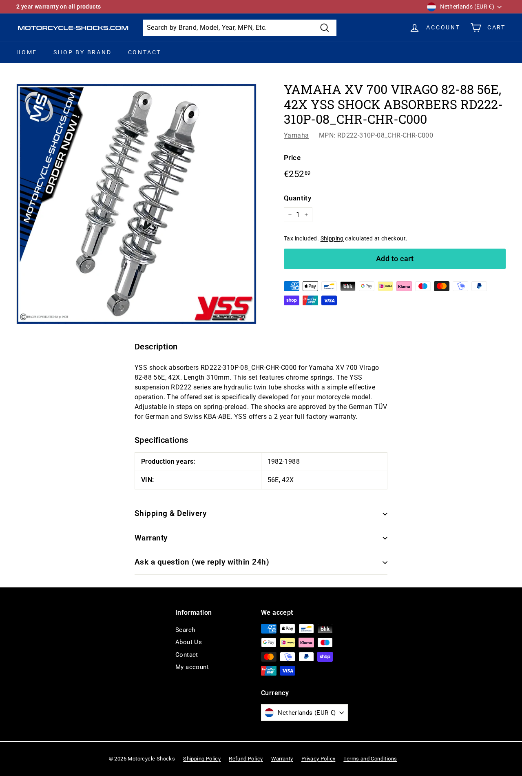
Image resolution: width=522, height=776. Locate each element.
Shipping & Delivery (170, 513)
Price (292, 157)
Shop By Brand (82, 52)
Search (185, 630)
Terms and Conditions (370, 759)
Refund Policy (246, 759)
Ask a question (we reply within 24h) (202, 562)
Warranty (151, 538)
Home (26, 52)
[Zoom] (136, 204)
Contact (144, 52)
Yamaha (296, 135)
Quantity (297, 198)
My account (192, 667)
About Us (188, 642)
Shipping (332, 238)
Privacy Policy (318, 759)
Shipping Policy (202, 759)
